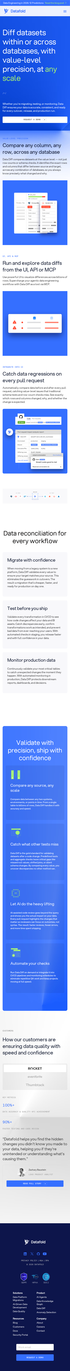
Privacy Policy (29, 1261)
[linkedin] (25, 1254)
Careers (41, 1326)
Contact (41, 1330)
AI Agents (42, 1297)
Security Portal (20, 1334)
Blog (15, 1322)
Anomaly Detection (46, 1312)
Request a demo (35, 1358)
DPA (47, 1261)
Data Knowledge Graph (45, 1302)
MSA (41, 1261)
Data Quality (19, 1311)
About (40, 1322)
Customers (18, 1326)
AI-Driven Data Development (20, 1306)
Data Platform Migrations (20, 1298)
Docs (15, 1330)
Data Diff (41, 1308)
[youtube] (44, 1254)
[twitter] (32, 1254)
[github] (38, 1254)
